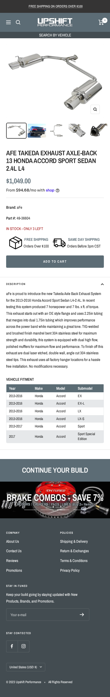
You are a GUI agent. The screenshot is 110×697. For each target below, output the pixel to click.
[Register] (82, 614)
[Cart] (101, 22)
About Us (12, 541)
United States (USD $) (23, 667)
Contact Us (13, 550)
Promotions (14, 570)
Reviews (12, 560)
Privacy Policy (70, 570)
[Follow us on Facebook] (12, 646)
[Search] (18, 22)
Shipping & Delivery (74, 541)
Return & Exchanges (74, 550)
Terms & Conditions (73, 560)
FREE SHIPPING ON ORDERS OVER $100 (56, 6)
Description (16, 284)
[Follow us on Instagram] (23, 646)
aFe (19, 207)
